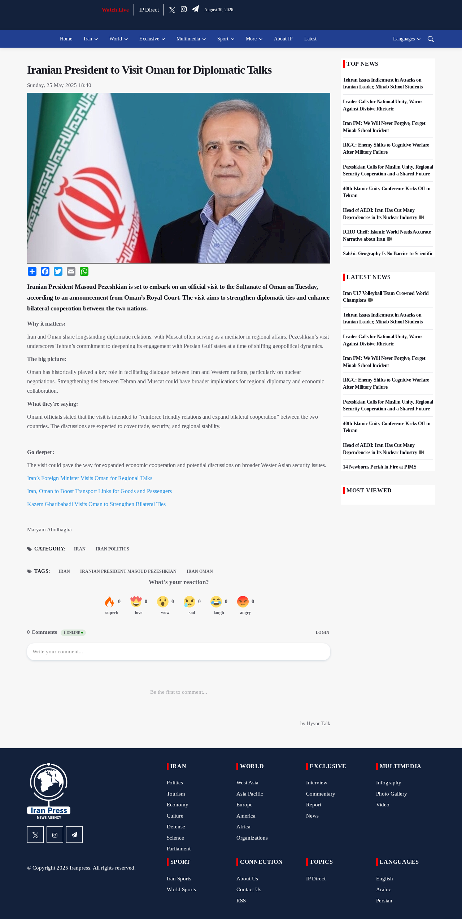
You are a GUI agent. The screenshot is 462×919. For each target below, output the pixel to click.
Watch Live (115, 10)
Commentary (320, 794)
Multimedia (188, 39)
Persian (384, 900)
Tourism (176, 794)
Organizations (252, 838)
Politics (175, 782)
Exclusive (149, 39)
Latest (310, 39)
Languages (404, 39)
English (384, 878)
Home (66, 39)
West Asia (247, 782)
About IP (283, 39)
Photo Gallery (391, 794)
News (312, 816)
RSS (241, 900)
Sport (222, 39)
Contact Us (248, 889)
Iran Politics (112, 549)
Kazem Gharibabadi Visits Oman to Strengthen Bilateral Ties (96, 504)
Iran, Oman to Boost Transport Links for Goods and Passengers (99, 491)
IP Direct (149, 10)
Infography (388, 782)
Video (382, 804)
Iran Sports (179, 878)
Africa (243, 826)
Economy (177, 804)
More (251, 39)
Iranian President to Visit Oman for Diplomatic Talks (149, 69)
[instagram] (184, 10)
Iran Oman (200, 571)
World (115, 39)
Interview (316, 782)
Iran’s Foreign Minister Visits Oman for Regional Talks (89, 478)
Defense (176, 826)
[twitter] (172, 10)
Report (313, 804)
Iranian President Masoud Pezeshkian (128, 571)
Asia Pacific (249, 794)
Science (175, 838)
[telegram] (195, 10)
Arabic (383, 889)
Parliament (179, 849)
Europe (244, 804)
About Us (247, 878)
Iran (88, 39)
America (246, 816)
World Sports (181, 889)
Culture (175, 816)
